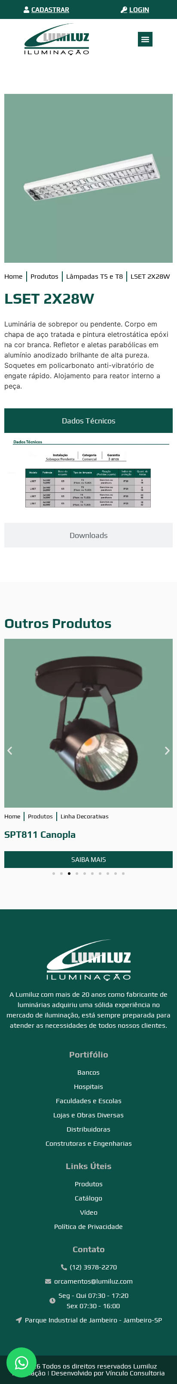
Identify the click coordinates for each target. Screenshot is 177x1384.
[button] (9, 750)
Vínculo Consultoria (135, 1373)
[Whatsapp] (21, 1362)
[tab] (88, 420)
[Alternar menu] (145, 39)
